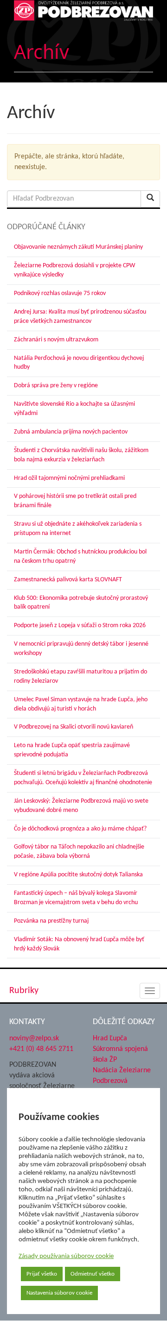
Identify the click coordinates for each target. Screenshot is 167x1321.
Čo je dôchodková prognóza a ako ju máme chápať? (80, 829)
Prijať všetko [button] (41, 1274)
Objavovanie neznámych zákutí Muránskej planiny (78, 247)
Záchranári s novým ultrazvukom (56, 340)
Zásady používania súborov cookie (66, 1256)
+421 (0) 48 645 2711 (41, 1049)
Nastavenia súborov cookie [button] (59, 1293)
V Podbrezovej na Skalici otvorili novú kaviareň (73, 727)
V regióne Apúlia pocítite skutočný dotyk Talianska (78, 875)
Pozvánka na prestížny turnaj (51, 921)
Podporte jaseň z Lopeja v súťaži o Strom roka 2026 (80, 626)
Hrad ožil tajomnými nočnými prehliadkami (69, 478)
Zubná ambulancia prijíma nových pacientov (71, 432)
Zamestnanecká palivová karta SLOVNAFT (68, 580)
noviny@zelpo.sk (34, 1038)
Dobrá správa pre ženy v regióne (56, 386)
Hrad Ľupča (110, 1038)
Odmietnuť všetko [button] (93, 1274)
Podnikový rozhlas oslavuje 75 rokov (60, 293)
